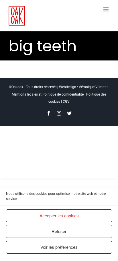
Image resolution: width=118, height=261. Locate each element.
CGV (66, 102)
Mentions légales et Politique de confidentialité (48, 94)
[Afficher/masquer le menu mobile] (106, 9)
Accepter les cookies (59, 215)
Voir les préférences (59, 247)
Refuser (59, 231)
